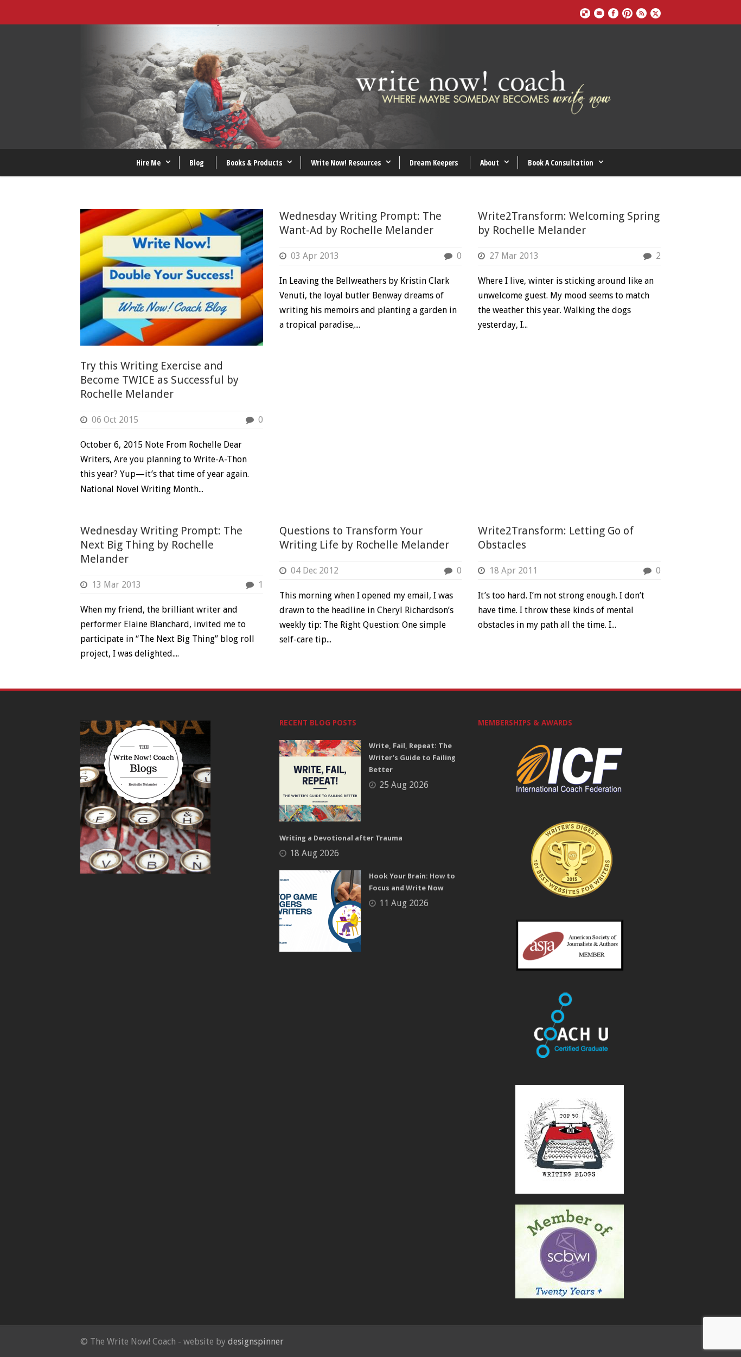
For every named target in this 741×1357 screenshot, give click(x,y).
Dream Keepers (434, 162)
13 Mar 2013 (116, 584)
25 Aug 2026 (404, 785)
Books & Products (254, 162)
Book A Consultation (560, 162)
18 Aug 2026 (314, 853)
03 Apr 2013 (315, 256)
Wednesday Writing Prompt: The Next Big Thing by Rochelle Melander (161, 544)
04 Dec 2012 (314, 570)
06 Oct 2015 (115, 420)
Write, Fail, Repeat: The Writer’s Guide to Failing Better (412, 758)
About (489, 162)
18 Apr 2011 (513, 570)
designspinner (256, 1341)
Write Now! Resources (346, 162)
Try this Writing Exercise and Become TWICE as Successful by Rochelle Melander (159, 379)
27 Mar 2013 (514, 256)
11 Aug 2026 (404, 903)
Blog (196, 162)
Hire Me (148, 162)
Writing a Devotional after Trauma (341, 838)
